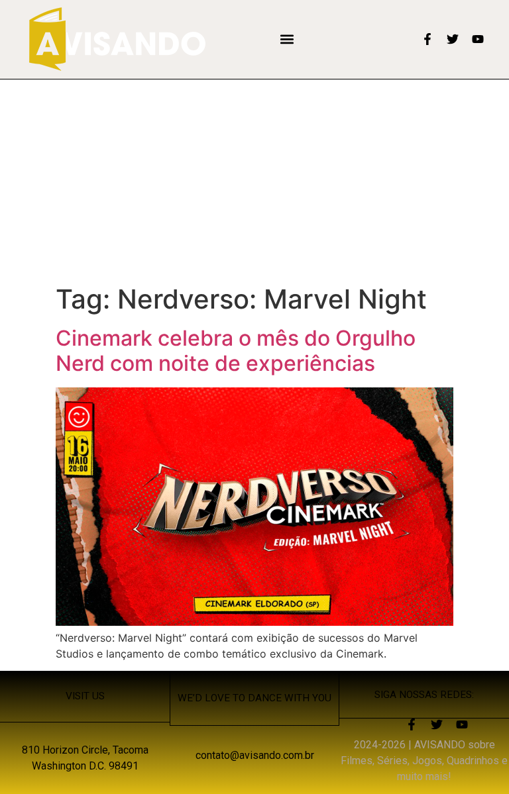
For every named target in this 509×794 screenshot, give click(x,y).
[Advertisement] (254, 179)
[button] (287, 39)
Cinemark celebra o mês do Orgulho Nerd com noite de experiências (236, 350)
